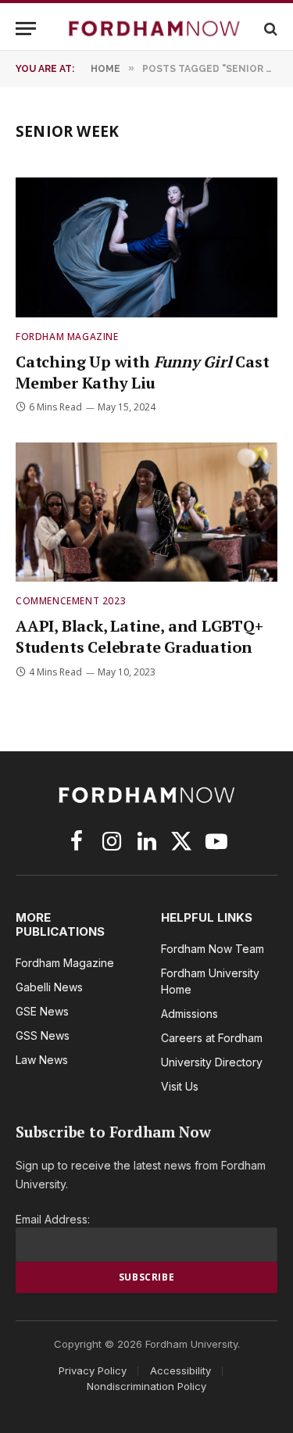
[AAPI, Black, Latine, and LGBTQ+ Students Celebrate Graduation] (146, 512)
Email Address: (53, 1219)
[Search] (269, 28)
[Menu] (26, 28)
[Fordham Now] (154, 28)
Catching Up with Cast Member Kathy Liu (143, 372)
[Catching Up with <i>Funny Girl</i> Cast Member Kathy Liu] (146, 247)
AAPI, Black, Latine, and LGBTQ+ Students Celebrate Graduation (139, 636)
